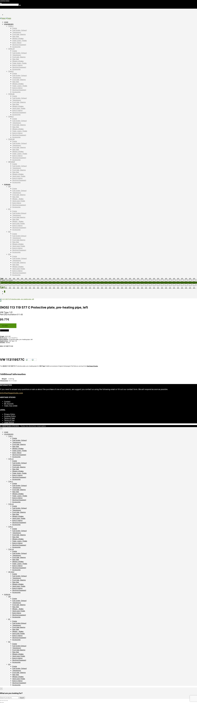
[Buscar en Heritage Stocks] (20, 5)
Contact (7, 401)
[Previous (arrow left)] (1, 702)
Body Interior (16, 203)
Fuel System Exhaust (19, 213)
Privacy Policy (9, 414)
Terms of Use (9, 420)
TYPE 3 (11, 116)
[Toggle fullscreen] (3, 700)
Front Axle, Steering (19, 34)
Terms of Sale (9, 418)
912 (9, 232)
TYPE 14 (11, 49)
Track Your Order (10, 406)
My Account (8, 404)
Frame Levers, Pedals (19, 40)
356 (9, 186)
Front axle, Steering (18, 57)
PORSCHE (7, 184)
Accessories (16, 47)
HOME (6, 22)
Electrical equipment (19, 205)
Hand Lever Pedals (18, 201)
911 (9, 209)
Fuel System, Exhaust (19, 30)
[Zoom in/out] (1, 700)
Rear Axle (15, 36)
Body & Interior (17, 65)
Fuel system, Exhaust (19, 190)
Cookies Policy (10, 416)
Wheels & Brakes (18, 38)
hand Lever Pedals (18, 223)
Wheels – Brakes (17, 199)
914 (9, 254)
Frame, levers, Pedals (19, 63)
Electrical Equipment (19, 45)
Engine (14, 28)
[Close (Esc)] (7, 700)
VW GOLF (11, 162)
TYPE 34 (11, 139)
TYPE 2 (11, 71)
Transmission (16, 32)
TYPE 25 (11, 94)
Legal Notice (9, 422)
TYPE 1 (11, 26)
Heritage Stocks (92, 366)
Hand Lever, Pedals (18, 108)
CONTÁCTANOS (4, 1)
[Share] (5, 700)
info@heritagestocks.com (11, 393)
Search (22, 698)
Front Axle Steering (18, 217)
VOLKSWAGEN (8, 24)
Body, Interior (16, 42)
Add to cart (4, 330)
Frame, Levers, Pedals (19, 86)
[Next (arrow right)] (3, 702)
